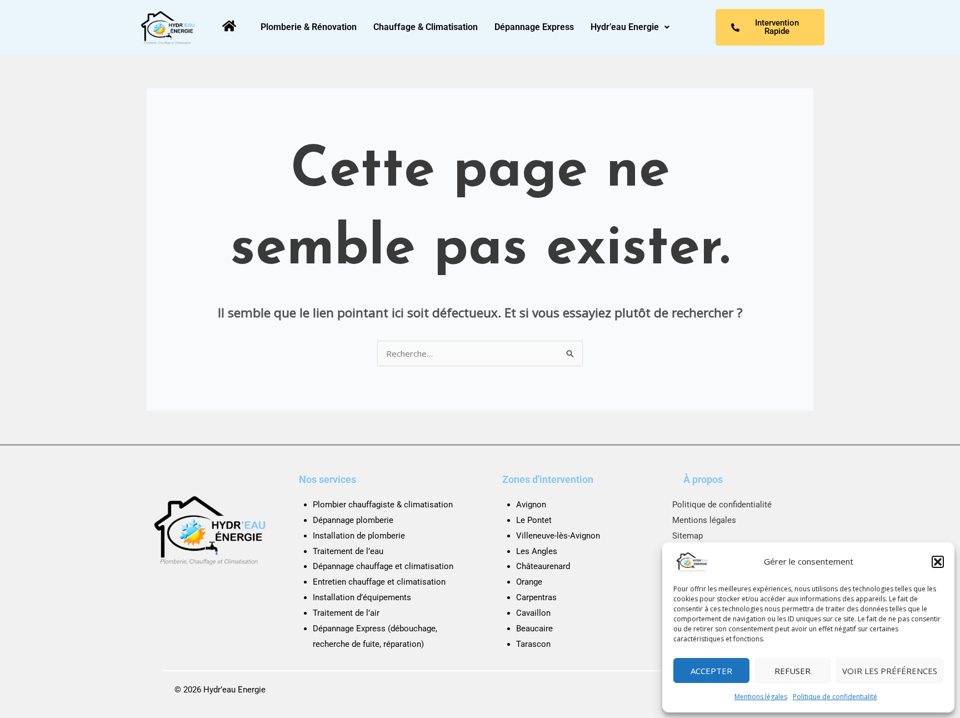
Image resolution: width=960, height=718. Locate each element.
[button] (937, 561)
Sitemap (687, 536)
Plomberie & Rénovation (309, 27)
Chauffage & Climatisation (425, 27)
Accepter (711, 670)
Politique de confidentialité (835, 696)
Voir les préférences (889, 670)
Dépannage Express (534, 27)
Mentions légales (760, 696)
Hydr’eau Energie (625, 27)
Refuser (792, 670)
